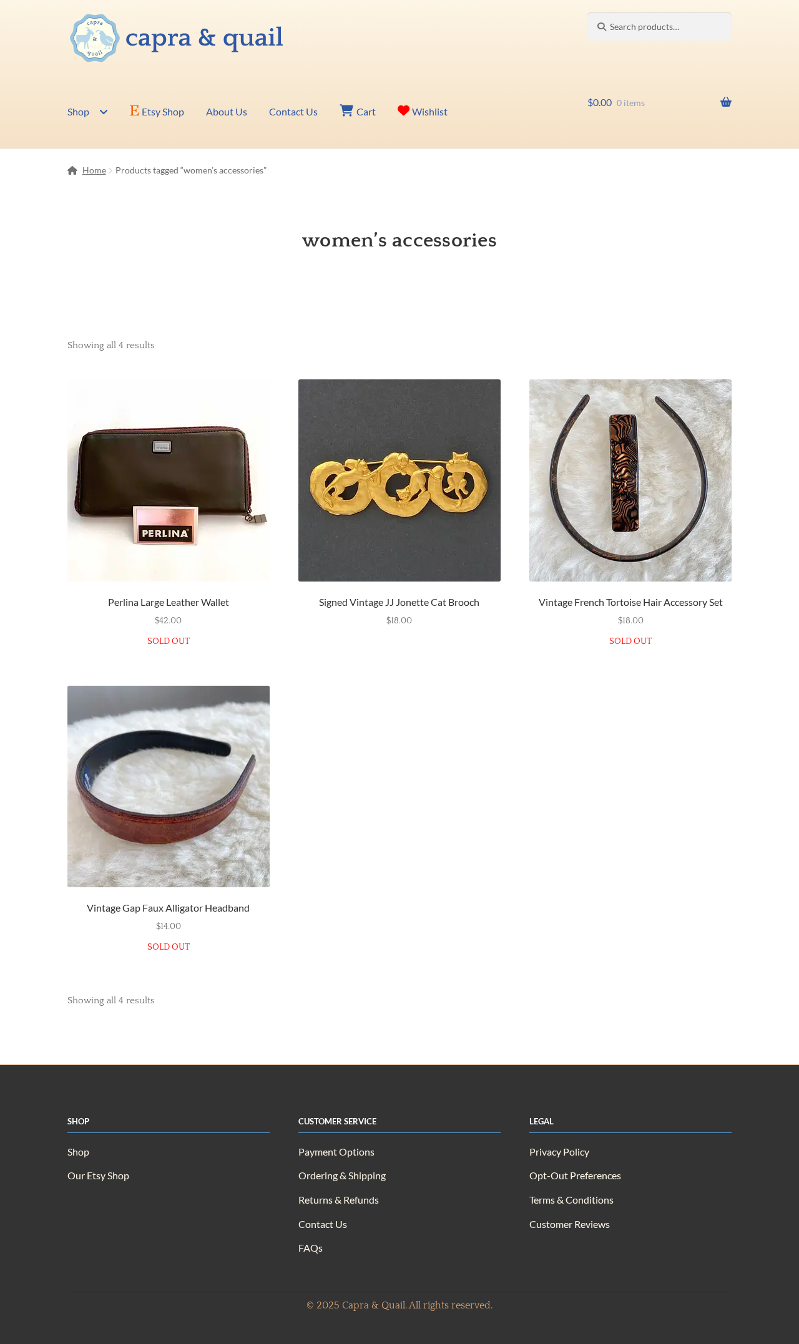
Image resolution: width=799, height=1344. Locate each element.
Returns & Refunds (338, 1199)
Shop (78, 111)
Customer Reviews (569, 1224)
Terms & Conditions (571, 1199)
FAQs (310, 1248)
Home (94, 170)
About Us (226, 111)
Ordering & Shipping (342, 1175)
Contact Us (293, 111)
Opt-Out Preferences (575, 1175)
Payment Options (336, 1151)
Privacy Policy (559, 1151)
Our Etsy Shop (98, 1175)
